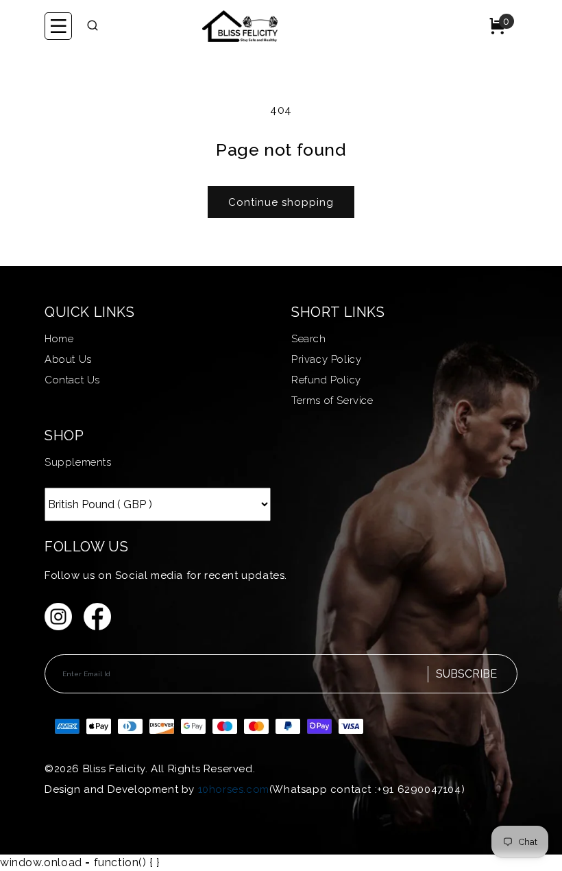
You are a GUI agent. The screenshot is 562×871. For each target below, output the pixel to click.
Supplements (78, 462)
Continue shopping (281, 202)
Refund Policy (326, 380)
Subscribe (466, 673)
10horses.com (233, 789)
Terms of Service (332, 400)
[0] (497, 32)
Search (308, 339)
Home (59, 339)
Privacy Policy (326, 359)
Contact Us (72, 380)
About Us (68, 359)
